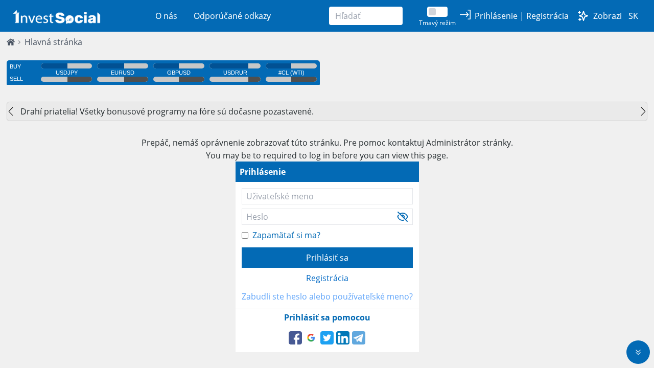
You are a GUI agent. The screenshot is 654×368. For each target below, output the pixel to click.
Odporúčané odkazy (232, 15)
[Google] (311, 337)
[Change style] (583, 16)
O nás (166, 15)
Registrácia (327, 278)
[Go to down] (638, 352)
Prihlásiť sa (327, 257)
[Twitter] (327, 337)
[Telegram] (358, 337)
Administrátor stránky (468, 142)
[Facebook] (295, 337)
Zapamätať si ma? (286, 235)
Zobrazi (607, 15)
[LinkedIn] (342, 337)
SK (633, 15)
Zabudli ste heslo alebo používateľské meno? (327, 296)
